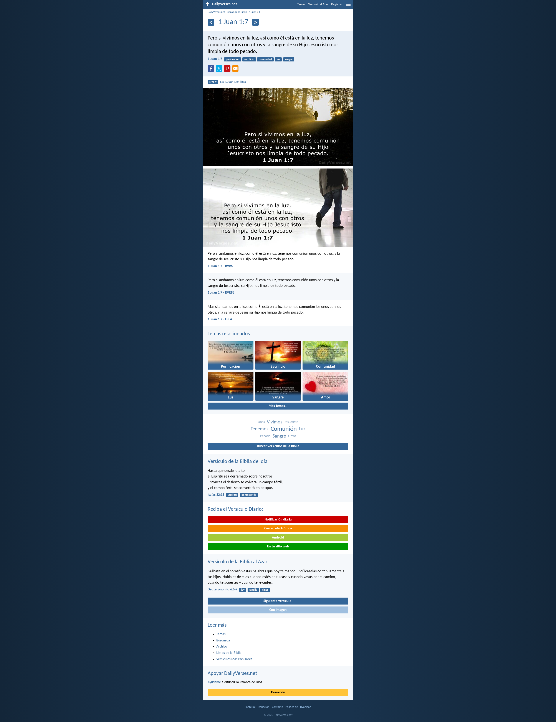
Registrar (337, 4)
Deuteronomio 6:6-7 (222, 589)
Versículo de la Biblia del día (238, 461)
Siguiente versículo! (278, 601)
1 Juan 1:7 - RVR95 (221, 292)
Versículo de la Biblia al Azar (237, 562)
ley (243, 589)
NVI (211, 82)
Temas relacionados (229, 334)
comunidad (265, 59)
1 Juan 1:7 (215, 59)
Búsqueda (223, 640)
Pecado (265, 436)
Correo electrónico (278, 528)
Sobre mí (250, 707)
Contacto (277, 707)
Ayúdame (214, 682)
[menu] (348, 6)
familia (253, 589)
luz (278, 59)
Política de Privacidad (298, 707)
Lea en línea (233, 82)
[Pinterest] (228, 70)
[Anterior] (211, 22)
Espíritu (232, 495)
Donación (278, 692)
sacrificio (249, 59)
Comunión (284, 429)
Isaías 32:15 (216, 495)
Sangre (279, 436)
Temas (301, 4)
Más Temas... (278, 406)
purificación (232, 59)
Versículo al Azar (318, 4)
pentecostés (249, 495)
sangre (289, 59)
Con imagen (278, 610)
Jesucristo (291, 422)
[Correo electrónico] (236, 70)
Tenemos (259, 429)
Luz (302, 429)
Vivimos (274, 422)
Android (278, 537)
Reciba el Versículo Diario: (235, 509)
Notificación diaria (278, 519)
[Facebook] (212, 70)
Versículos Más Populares (234, 659)
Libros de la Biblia (237, 12)
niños (265, 589)
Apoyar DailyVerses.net (232, 673)
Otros (292, 436)
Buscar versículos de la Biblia (278, 446)
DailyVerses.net (216, 12)
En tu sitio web (278, 546)
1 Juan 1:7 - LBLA (220, 319)
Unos (261, 422)
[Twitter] (220, 70)
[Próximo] (255, 22)
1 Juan (252, 12)
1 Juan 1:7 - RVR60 (221, 266)
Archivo (221, 646)
